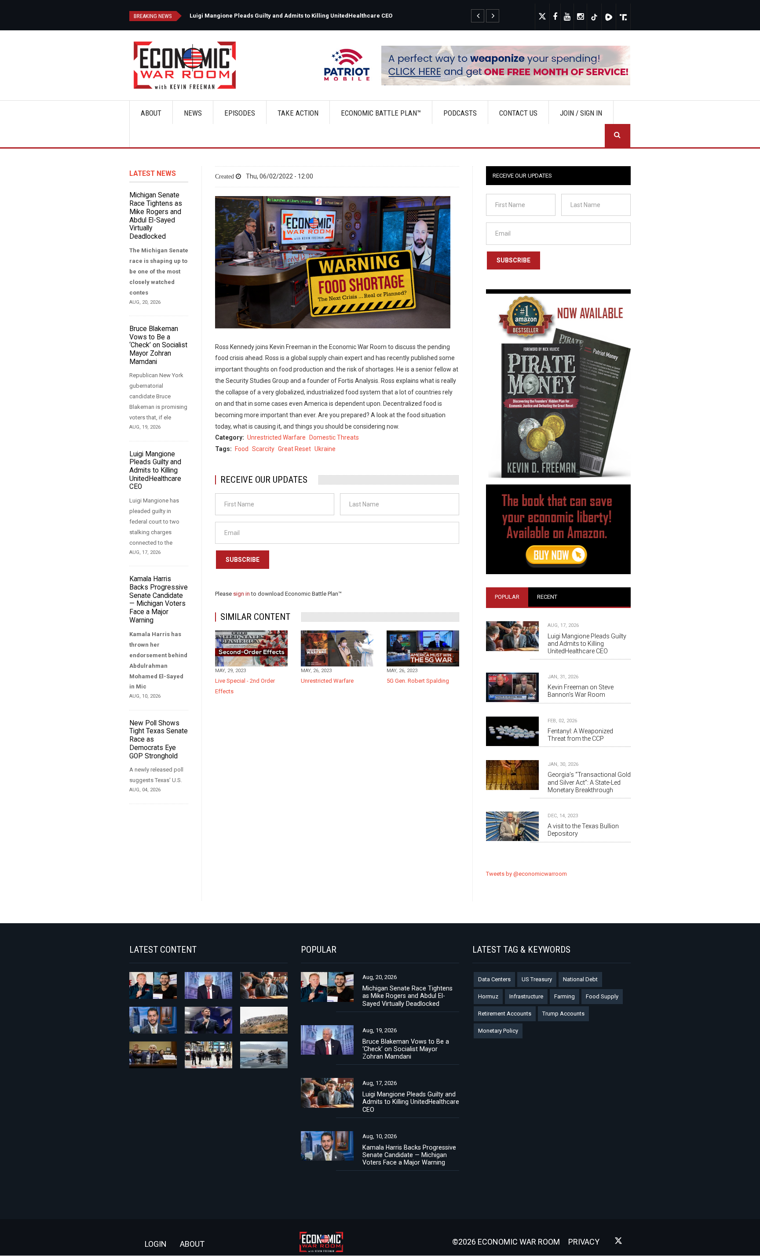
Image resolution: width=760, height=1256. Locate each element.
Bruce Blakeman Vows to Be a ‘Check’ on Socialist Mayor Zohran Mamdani (158, 345)
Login (156, 1244)
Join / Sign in (581, 113)
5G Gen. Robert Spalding (418, 680)
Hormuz (488, 996)
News (193, 113)
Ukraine (325, 448)
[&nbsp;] (477, 15)
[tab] (507, 597)
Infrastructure (526, 996)
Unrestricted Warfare (276, 437)
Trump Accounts (563, 1013)
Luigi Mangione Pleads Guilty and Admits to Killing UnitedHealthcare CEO (155, 470)
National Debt (580, 979)
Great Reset (294, 448)
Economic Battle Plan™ (381, 113)
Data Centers (494, 979)
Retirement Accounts (504, 1013)
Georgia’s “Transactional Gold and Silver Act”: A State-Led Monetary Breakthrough (589, 782)
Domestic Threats (334, 437)
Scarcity (263, 448)
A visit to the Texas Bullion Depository (583, 830)
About (151, 113)
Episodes (239, 113)
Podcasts (460, 113)
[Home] (188, 65)
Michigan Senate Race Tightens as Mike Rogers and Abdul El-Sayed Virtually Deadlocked (313, 15)
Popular (507, 596)
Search (617, 135)
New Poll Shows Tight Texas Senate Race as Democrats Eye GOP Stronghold (158, 739)
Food (241, 448)
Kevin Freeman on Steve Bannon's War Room (581, 691)
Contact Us (518, 113)
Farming (564, 996)
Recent (547, 596)
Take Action (298, 113)
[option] (346, 14)
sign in (242, 593)
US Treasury (537, 979)
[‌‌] (555, 17)
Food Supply (602, 996)
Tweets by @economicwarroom (526, 873)
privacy (583, 1241)
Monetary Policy (498, 1030)
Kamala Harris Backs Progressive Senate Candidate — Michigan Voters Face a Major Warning (158, 599)
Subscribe (242, 559)
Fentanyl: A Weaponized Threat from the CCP (580, 735)
